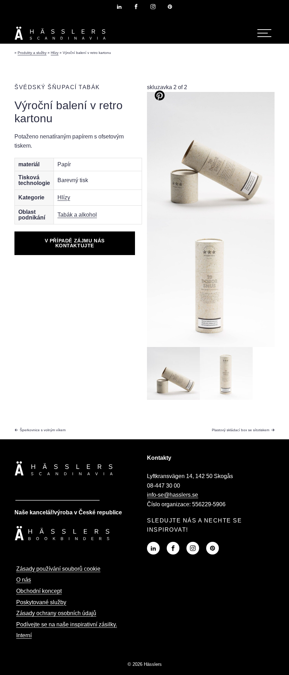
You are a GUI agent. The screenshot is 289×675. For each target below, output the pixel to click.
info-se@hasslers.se (172, 495)
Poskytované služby (41, 602)
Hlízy (63, 197)
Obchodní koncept (39, 591)
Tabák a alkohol (77, 215)
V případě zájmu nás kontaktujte (75, 243)
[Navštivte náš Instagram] (192, 548)
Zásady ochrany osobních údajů (56, 613)
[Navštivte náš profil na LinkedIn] (119, 6)
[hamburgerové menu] (264, 33)
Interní (24, 635)
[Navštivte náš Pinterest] (212, 548)
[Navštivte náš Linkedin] (153, 548)
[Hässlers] (60, 41)
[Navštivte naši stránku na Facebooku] (136, 6)
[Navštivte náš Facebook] (173, 548)
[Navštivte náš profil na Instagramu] (153, 6)
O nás (23, 580)
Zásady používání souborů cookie (58, 569)
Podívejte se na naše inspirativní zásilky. (66, 624)
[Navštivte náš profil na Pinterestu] (170, 6)
